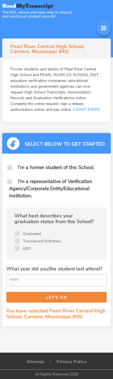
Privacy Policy (71, 361)
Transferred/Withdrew (42, 241)
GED (27, 248)
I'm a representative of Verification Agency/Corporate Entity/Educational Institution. (50, 188)
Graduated (32, 233)
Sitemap (36, 361)
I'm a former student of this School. (56, 167)
